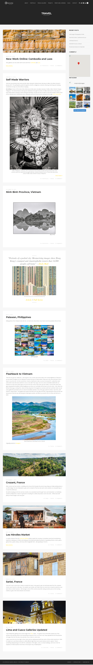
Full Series (38, 299)
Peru (32, 633)
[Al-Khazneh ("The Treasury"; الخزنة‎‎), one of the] (79, 97)
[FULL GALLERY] (57, 94)
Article (29, 299)
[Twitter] (81, 3)
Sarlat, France (14, 581)
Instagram (18, 443)
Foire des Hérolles (24, 538)
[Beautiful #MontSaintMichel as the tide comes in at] (87, 104)
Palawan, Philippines (18, 317)
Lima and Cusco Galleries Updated (26, 629)
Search (87, 3)
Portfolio (33, 3)
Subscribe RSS (86, 662)
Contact (74, 3)
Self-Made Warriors (17, 79)
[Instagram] (83, 3)
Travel (52, 65)
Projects (50, 3)
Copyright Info (77, 662)
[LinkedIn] (85, 3)
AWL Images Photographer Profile (76, 34)
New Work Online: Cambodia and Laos (29, 58)
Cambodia (33, 62)
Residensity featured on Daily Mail (76, 47)
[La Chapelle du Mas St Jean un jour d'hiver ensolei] (79, 104)
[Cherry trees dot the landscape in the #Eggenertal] (72, 104)
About (26, 3)
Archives (45, 647)
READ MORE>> (59, 175)
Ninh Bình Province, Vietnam (23, 192)
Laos (39, 62)
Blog (69, 3)
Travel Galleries (42, 3)
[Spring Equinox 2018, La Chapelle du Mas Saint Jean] (87, 90)
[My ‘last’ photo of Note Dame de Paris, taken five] (72, 90)
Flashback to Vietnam (19, 373)
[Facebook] (79, 3)
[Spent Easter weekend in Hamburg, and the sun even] (87, 97)
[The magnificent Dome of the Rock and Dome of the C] (72, 97)
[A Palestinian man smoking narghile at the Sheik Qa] (79, 90)
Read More (9, 65)
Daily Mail (43, 263)
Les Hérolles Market (18, 534)
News (46, 360)
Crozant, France (15, 482)
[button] (79, 63)
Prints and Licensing (60, 3)
